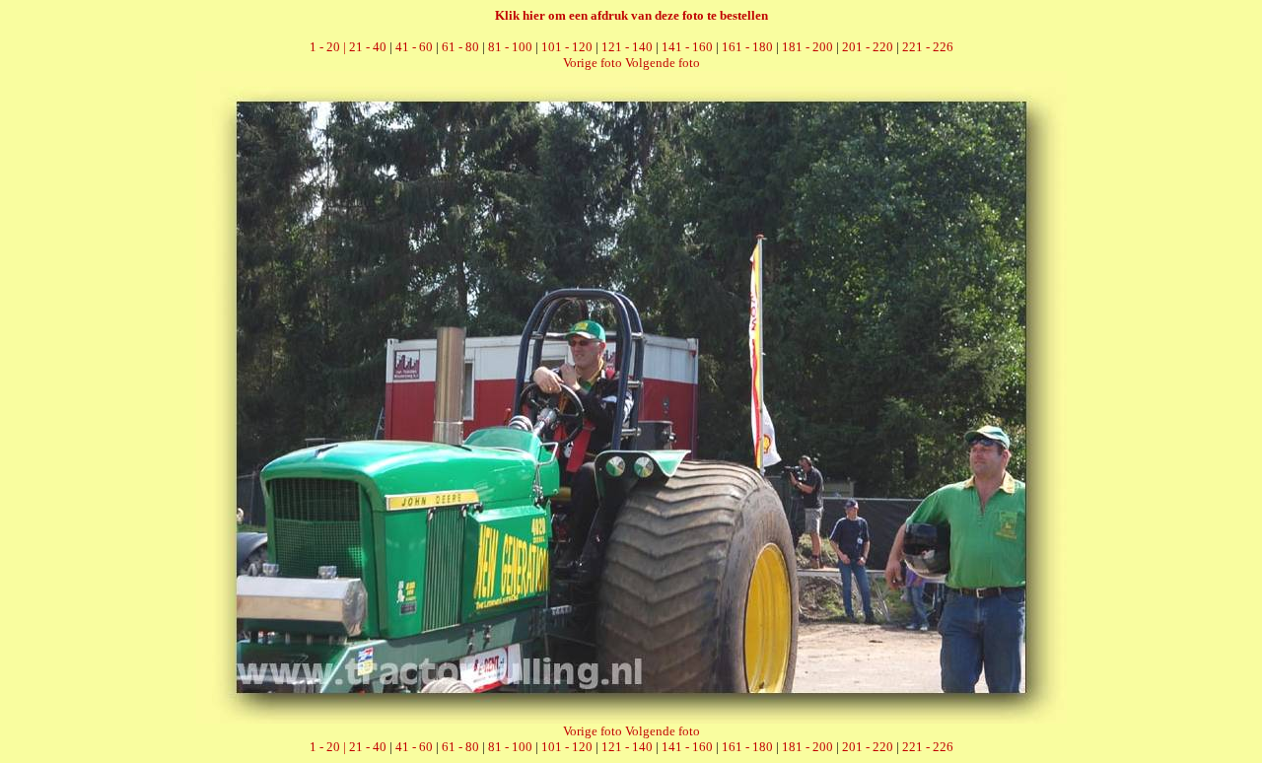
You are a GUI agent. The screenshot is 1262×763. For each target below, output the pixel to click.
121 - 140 (627, 46)
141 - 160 (687, 46)
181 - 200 (807, 46)
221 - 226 (927, 46)
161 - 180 (747, 46)
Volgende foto (662, 62)
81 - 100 (510, 46)
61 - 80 (460, 46)
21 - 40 (367, 46)
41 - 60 (414, 46)
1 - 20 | (329, 46)
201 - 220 (867, 46)
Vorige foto (592, 62)
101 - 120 (567, 46)
